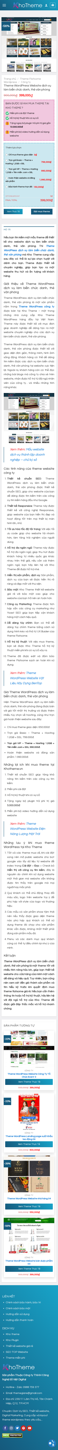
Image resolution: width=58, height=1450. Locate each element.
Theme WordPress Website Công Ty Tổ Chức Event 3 (29, 1075)
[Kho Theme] (28, 5)
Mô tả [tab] (7, 229)
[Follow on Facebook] (5, 1428)
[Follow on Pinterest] (23, 1428)
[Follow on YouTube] (29, 1428)
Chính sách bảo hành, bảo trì (23, 1302)
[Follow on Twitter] (17, 1428)
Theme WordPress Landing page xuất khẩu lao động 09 (29, 1138)
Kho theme (12, 1334)
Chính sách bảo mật (18, 1308)
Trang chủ (10, 78)
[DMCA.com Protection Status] (12, 1435)
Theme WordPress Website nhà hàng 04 (29, 1198)
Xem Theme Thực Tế (29, 1082)
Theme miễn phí (15, 1357)
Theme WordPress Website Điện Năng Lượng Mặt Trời (27, 829)
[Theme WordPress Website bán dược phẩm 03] (29, 1236)
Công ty (26, 82)
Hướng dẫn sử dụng (17, 1314)
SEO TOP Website (17, 1352)
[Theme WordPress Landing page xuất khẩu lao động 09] (29, 1111)
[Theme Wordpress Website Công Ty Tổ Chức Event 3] (29, 1049)
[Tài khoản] (46, 5)
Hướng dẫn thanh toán (19, 1320)
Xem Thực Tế (13, 212)
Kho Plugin (12, 1340)
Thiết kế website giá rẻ (19, 1346)
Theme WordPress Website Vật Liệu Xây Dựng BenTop (27, 678)
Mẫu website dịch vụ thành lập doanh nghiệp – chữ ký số (27, 454)
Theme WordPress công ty (36, 306)
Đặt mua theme (42, 212)
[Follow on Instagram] (11, 1428)
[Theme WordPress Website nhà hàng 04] (29, 1174)
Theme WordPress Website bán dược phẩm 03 (29, 1262)
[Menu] (4, 5)
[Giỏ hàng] (52, 5)
